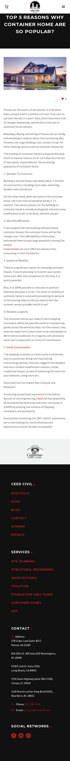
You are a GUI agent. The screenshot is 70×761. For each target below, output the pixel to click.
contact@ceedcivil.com (37, 710)
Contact (19, 518)
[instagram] (28, 736)
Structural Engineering (32, 569)
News (16, 501)
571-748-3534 (32, 704)
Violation (20, 586)
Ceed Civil (41, 398)
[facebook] (13, 736)
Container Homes (26, 602)
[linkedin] (21, 736)
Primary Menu (63, 6)
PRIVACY (18, 534)
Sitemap (18, 526)
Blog (15, 510)
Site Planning (23, 561)
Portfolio (20, 493)
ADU (14, 611)
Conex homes (11, 249)
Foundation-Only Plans (32, 594)
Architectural (24, 578)
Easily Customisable (18, 347)
